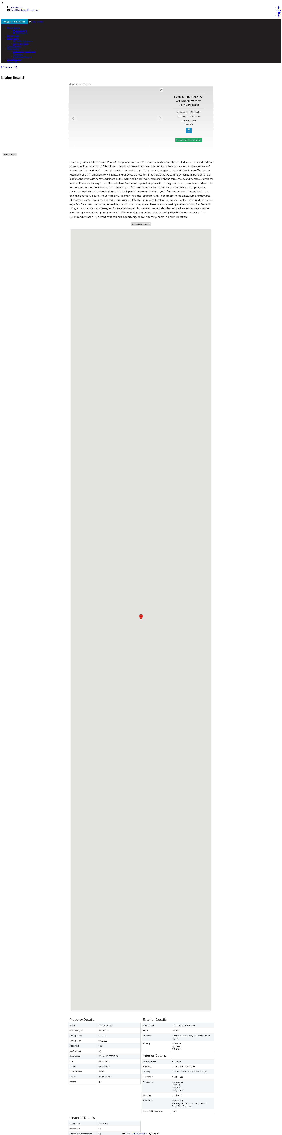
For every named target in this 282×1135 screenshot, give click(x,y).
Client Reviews (14, 46)
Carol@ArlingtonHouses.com (24, 10)
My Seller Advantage (23, 41)
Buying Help (13, 35)
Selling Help (13, 38)
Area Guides (13, 49)
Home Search (13, 28)
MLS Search (21, 33)
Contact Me (12, 62)
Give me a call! (9, 67)
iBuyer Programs (21, 43)
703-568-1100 (16, 7)
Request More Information (188, 140)
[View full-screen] (161, 90)
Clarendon (18, 54)
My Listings (21, 30)
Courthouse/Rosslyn (22, 57)
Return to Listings (81, 84)
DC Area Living (14, 59)
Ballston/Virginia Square (24, 51)
